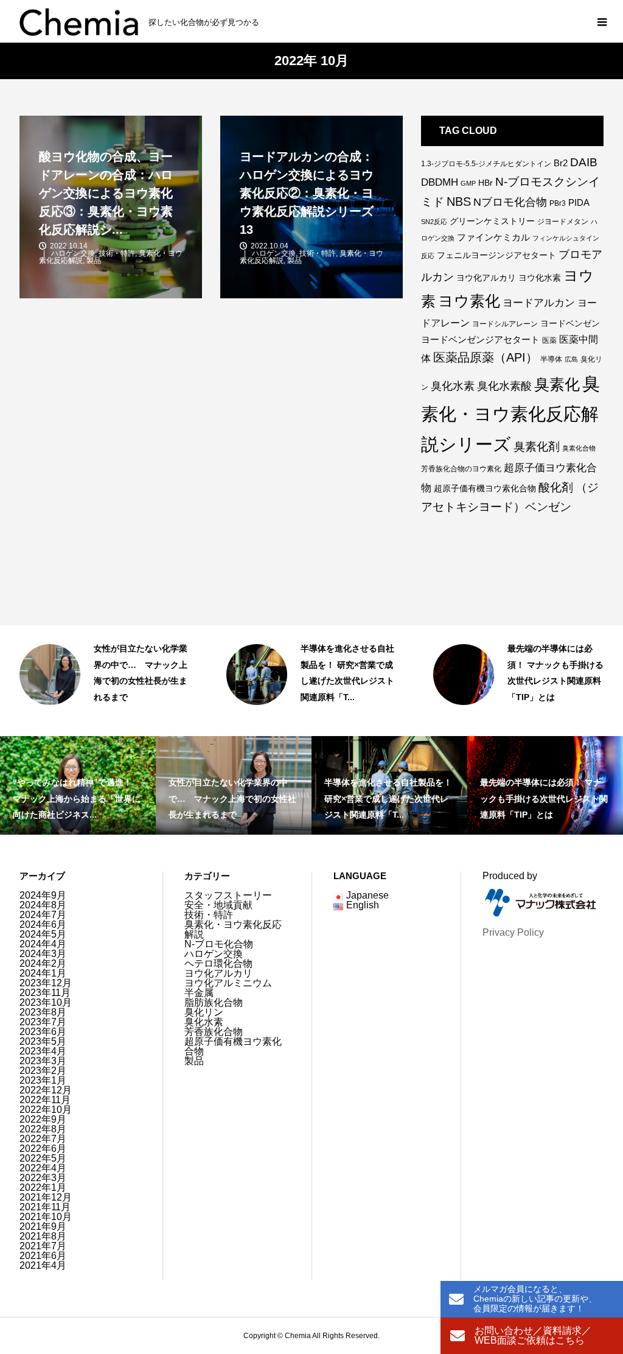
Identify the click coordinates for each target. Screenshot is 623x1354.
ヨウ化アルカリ (486, 277)
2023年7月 (42, 1022)
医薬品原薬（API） (485, 357)
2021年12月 (45, 1197)
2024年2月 (42, 963)
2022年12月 (45, 1090)
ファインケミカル (493, 237)
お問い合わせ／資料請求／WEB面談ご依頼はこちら (533, 1335)
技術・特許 (525, 714)
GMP (468, 183)
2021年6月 (42, 1256)
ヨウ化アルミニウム (228, 983)
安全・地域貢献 (218, 905)
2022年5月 (42, 1158)
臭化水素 (453, 386)
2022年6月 (42, 1148)
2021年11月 (45, 1207)
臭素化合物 (579, 448)
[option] (104, 680)
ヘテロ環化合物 (218, 963)
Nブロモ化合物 (510, 202)
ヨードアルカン (539, 303)
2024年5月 (42, 934)
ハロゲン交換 (213, 954)
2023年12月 (45, 983)
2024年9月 (42, 895)
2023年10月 (45, 1002)
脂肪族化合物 (213, 1002)
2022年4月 (42, 1168)
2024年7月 (42, 915)
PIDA (579, 202)
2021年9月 (42, 1226)
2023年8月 (42, 1012)
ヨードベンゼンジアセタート (480, 339)
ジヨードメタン (562, 221)
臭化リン (203, 1012)
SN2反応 (434, 221)
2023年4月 (42, 1051)
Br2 (561, 163)
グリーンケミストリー (492, 221)
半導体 (551, 359)
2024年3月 (42, 954)
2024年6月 (42, 924)
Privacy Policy (513, 932)
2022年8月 (42, 1129)
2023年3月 (42, 1061)
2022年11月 (45, 1100)
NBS (459, 201)
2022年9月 (42, 1119)
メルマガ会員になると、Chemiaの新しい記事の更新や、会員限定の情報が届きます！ (535, 1298)
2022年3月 (42, 1178)
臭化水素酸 (504, 386)
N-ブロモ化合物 (218, 944)
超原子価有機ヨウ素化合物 (485, 488)
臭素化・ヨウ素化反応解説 (233, 929)
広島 (571, 359)
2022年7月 (42, 1139)
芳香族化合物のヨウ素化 (461, 469)
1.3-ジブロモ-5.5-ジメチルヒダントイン (486, 164)
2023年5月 (42, 1041)
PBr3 (557, 203)
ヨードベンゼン (570, 323)
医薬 (549, 340)
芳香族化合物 (213, 1031)
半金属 (199, 992)
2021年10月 (45, 1217)
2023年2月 (42, 1070)
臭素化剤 (536, 446)
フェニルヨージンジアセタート (496, 255)
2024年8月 (42, 905)
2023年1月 (42, 1080)
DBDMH (439, 182)
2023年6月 (42, 1031)
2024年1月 (42, 973)
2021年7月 (42, 1246)
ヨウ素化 (469, 301)
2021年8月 (42, 1236)
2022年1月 (42, 1187)
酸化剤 (555, 487)
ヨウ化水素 (539, 277)
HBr (485, 183)
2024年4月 (42, 944)
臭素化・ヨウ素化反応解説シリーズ (510, 413)
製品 (194, 1061)
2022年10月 (45, 1109)
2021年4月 (42, 1265)
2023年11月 (45, 992)
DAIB (583, 162)
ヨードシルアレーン (505, 324)
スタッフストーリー (126, 714)
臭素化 (557, 384)
